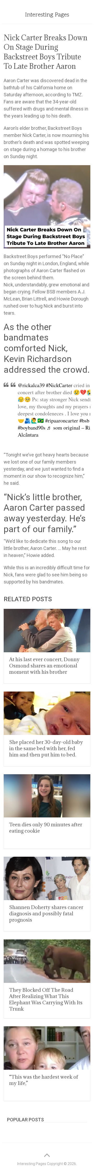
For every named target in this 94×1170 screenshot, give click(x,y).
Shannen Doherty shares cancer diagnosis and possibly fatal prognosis (46, 913)
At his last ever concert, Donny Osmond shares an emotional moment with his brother (44, 665)
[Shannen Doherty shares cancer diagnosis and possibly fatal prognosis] (47, 878)
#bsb (84, 420)
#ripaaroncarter (61, 420)
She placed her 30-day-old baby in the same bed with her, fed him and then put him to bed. (46, 748)
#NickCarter (59, 385)
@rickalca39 (31, 385)
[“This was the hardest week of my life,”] (47, 1048)
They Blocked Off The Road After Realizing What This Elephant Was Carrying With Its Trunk (46, 999)
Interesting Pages (47, 14)
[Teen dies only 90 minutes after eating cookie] (47, 796)
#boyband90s (31, 427)
